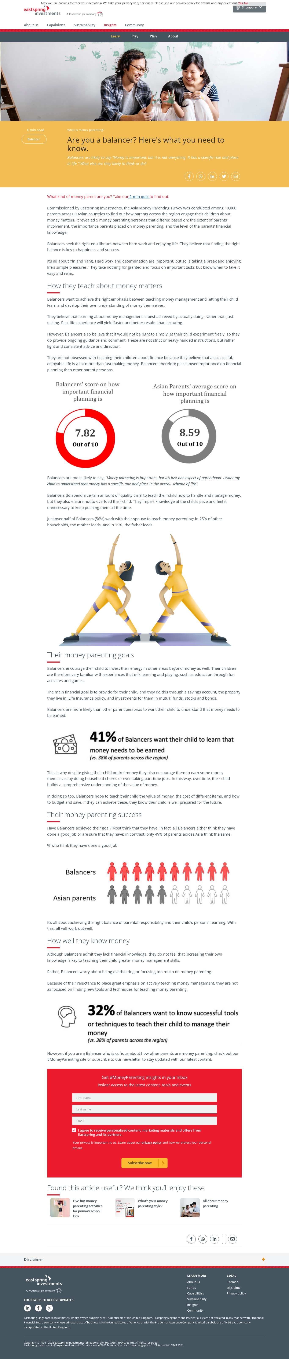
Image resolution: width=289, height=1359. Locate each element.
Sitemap (232, 1282)
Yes (240, 3)
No (246, 3)
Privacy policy (236, 1293)
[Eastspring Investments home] (64, 11)
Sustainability (84, 25)
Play (135, 36)
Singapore (249, 7)
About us (31, 25)
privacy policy (152, 1142)
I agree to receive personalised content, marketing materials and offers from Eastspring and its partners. (139, 1132)
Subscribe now (140, 1163)
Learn (115, 36)
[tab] (144, 1259)
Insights (110, 25)
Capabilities (56, 25)
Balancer (34, 139)
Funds (191, 1288)
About (173, 36)
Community (134, 25)
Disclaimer (234, 1288)
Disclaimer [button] (33, 1259)
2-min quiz (139, 196)
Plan (153, 36)
